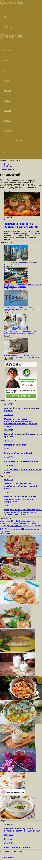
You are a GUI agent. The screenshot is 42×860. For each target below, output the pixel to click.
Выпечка (7, 91)
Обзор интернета (15, 141)
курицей (14, 523)
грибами (23, 521)
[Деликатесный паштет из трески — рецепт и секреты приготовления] (17, 747)
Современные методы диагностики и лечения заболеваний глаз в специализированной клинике (22, 333)
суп (37, 529)
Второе (7, 71)
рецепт (4, 528)
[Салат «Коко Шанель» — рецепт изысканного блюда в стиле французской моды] (21, 556)
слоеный (33, 529)
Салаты (7, 81)
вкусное (2, 521)
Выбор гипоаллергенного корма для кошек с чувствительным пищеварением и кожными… (22, 356)
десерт (29, 521)
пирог (34, 523)
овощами (30, 523)
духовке (36, 521)
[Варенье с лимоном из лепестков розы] (18, 771)
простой (38, 526)
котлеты (9, 523)
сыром (3, 532)
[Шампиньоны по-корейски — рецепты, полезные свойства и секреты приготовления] (21, 699)
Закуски (7, 111)
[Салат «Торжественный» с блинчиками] (18, 580)
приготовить (15, 525)
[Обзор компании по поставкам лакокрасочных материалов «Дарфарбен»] (16, 283)
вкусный (15, 521)
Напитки (7, 121)
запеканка (2, 523)
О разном (8, 131)
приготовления (28, 526)
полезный (4, 526)
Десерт (7, 101)
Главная (3, 170)
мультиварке (22, 523)
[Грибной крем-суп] (17, 819)
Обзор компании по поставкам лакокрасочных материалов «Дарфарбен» (22, 286)
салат (20, 528)
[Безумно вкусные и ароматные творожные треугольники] (19, 604)
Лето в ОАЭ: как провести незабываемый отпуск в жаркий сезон (21, 263)
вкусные (8, 521)
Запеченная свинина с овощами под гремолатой (21, 225)
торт (7, 532)
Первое (7, 61)
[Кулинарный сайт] (11, 5)
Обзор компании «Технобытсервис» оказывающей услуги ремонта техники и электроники (20, 309)
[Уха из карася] (21, 723)
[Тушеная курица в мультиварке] (15, 628)
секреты (27, 529)
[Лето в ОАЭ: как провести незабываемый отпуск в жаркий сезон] (16, 261)
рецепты (12, 529)
